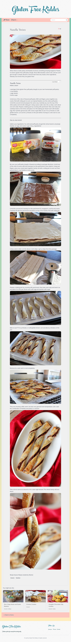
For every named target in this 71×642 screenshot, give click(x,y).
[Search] (66, 20)
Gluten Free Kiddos (35, 10)
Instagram (50, 629)
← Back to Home (9, 615)
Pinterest (54, 629)
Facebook (58, 629)
